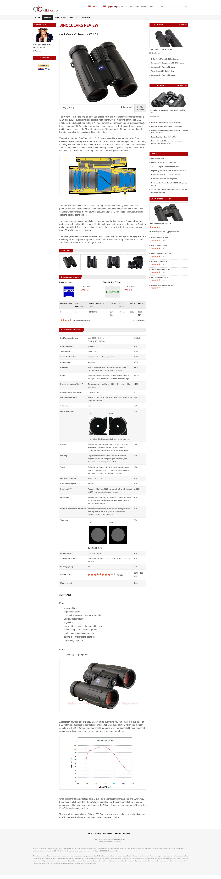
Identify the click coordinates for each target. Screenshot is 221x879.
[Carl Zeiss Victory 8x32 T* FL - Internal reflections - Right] (118, 419)
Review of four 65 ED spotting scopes (165, 179)
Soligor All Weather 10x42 (160, 269)
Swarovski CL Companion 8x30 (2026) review (167, 63)
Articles (74, 17)
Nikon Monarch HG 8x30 (160, 223)
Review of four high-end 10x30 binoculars (166, 122)
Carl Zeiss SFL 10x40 (159, 246)
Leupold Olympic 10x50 (159, 277)
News (37, 17)
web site (85, 290)
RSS (151, 6)
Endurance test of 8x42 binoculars (163, 163)
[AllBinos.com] (47, 8)
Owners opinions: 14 (83, 320)
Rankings (86, 17)
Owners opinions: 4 (158, 231)
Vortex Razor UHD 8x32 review (162, 71)
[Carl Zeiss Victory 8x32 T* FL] (102, 40)
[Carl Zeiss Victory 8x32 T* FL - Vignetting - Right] (118, 528)
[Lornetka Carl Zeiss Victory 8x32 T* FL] (70, 256)
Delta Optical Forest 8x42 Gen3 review (165, 59)
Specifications (140, 320)
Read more (38, 51)
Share (141, 110)
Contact (144, 6)
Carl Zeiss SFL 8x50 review (161, 49)
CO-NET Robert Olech (117, 839)
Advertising (134, 6)
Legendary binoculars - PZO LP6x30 (164, 137)
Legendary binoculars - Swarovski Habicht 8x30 (168, 171)
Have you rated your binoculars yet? (41, 46)
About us (124, 6)
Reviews (47, 17)
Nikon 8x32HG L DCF (159, 261)
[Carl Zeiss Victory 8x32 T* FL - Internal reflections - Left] (98, 419)
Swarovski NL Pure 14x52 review (163, 67)
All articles (182, 85)
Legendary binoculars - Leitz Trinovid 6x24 (166, 126)
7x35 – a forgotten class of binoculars (165, 167)
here (42, 863)
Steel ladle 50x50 (157, 159)
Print (141, 107)
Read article (155, 116)
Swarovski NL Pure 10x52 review (163, 75)
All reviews (182, 24)
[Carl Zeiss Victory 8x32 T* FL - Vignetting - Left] (98, 528)
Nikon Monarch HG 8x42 (160, 238)
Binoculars (60, 17)
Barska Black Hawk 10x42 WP (162, 285)
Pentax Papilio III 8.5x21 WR (161, 254)
